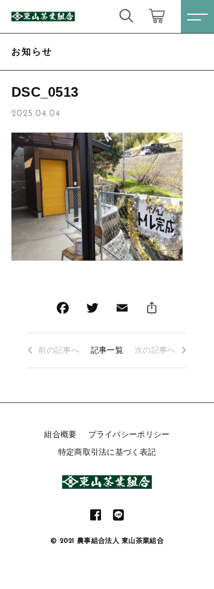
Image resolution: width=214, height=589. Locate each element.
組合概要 (60, 434)
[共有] (152, 310)
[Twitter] (92, 310)
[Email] (122, 310)
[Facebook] (63, 310)
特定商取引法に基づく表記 (107, 451)
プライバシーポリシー (129, 434)
